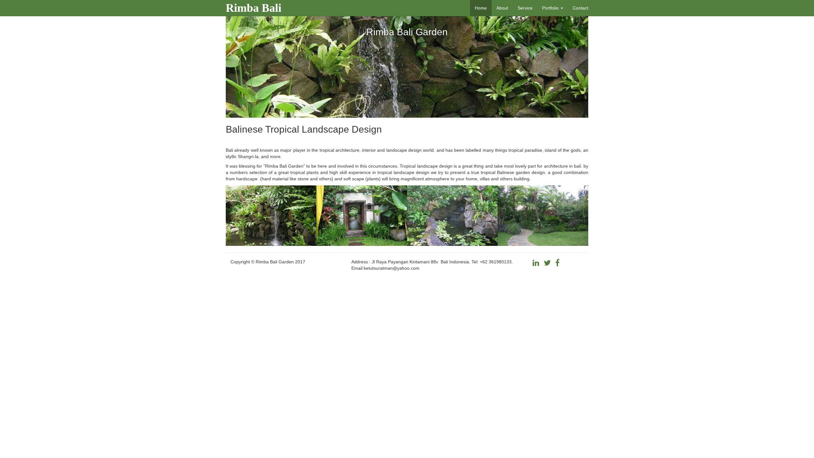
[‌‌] (536, 264)
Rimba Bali (253, 8)
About (502, 7)
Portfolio (551, 7)
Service (525, 7)
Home (481, 7)
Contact (580, 7)
